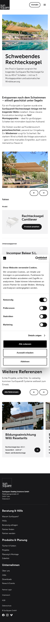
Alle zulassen (25, 344)
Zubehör (5, 558)
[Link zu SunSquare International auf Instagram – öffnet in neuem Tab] (7, 615)
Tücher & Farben (9, 546)
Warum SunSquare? (10, 516)
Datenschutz (6, 606)
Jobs (4, 575)
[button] (44, 4)
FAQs (4, 521)
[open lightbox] (25, 174)
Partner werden (8, 533)
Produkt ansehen (31, 227)
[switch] (43, 308)
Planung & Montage (10, 554)
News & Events (8, 583)
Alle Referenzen (12, 392)
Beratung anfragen (10, 525)
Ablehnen (25, 361)
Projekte (5, 550)
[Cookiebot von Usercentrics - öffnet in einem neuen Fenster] (35, 258)
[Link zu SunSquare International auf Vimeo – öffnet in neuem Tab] (11, 615)
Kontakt (34, 5)
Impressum (6, 595)
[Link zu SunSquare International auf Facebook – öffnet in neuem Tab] (3, 615)
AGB (3, 600)
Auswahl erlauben (25, 353)
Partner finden (8, 529)
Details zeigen (34, 335)
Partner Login (7, 590)
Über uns (6, 571)
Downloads (7, 579)
